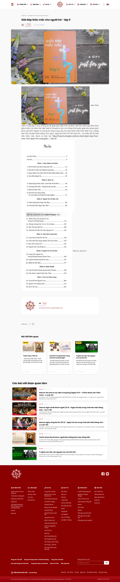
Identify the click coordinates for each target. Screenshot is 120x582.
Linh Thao (30, 497)
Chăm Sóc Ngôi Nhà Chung (50, 526)
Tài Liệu (77, 572)
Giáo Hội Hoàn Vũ (99, 494)
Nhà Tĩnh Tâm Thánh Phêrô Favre (50, 495)
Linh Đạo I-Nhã (32, 494)
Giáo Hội (63, 572)
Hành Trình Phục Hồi (83, 499)
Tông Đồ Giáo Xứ (48, 504)
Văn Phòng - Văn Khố (50, 544)
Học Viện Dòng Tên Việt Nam (20, 563)
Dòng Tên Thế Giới (16, 559)
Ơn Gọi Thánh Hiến (66, 503)
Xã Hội (63, 508)
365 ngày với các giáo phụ (84, 516)
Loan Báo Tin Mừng (49, 501)
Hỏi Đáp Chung (103, 572)
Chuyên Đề (64, 511)
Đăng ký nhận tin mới (84, 559)
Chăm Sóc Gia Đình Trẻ (50, 523)
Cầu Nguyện (64, 514)
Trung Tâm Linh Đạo (49, 491)
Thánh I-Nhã (31, 491)
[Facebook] (103, 473)
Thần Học (63, 494)
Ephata (80, 510)
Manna (80, 504)
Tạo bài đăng (33, 572)
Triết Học (63, 497)
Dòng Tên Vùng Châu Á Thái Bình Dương (36, 559)
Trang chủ (23, 15)
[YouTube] (107, 473)
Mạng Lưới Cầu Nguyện (50, 507)
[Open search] (103, 4)
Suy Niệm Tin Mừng (66, 520)
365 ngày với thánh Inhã (84, 513)
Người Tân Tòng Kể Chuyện (83, 495)
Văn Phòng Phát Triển (50, 539)
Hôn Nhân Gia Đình (66, 506)
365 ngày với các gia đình (85, 520)
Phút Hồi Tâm (31, 500)
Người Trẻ (82, 572)
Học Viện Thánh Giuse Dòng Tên (50, 548)
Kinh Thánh (64, 491)
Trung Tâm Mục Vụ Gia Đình (39, 563)
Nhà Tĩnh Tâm (54, 563)
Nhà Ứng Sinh (65, 563)
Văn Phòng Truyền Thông (51, 542)
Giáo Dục (46, 533)
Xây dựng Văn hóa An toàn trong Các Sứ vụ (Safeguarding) (17, 506)
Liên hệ (13, 510)
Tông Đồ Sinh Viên (49, 517)
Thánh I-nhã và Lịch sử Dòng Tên (17, 492)
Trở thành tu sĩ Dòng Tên (17, 496)
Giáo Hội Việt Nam (99, 497)
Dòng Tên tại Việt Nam (17, 499)
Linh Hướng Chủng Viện (50, 499)
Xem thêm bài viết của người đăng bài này (51, 308)
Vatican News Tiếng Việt (84, 501)
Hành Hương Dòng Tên (50, 536)
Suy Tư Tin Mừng (65, 517)
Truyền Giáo (64, 500)
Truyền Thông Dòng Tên (84, 491)
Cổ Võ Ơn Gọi (48, 530)
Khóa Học (97, 503)
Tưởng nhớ (14, 501)
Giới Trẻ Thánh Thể (49, 520)
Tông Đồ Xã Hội (48, 510)
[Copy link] (33, 324)
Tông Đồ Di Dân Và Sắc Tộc (50, 513)
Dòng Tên (13, 513)
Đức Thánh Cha (98, 491)
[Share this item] (43, 372)
